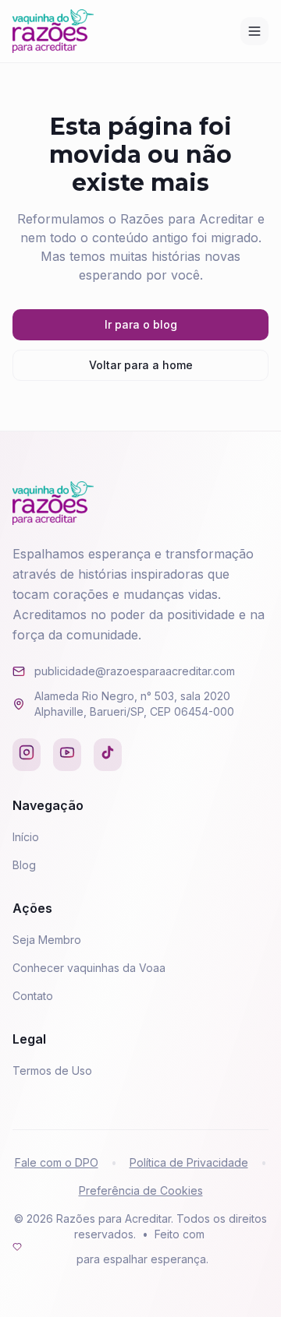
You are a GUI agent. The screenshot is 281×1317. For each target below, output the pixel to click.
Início (25, 836)
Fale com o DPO (56, 1162)
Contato (32, 995)
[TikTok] (108, 754)
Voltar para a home (141, 365)
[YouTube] (67, 754)
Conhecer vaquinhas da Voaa (88, 967)
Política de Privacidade (189, 1162)
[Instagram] (26, 754)
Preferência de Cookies (141, 1190)
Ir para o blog (141, 324)
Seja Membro (46, 939)
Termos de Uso (52, 1070)
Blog (24, 865)
